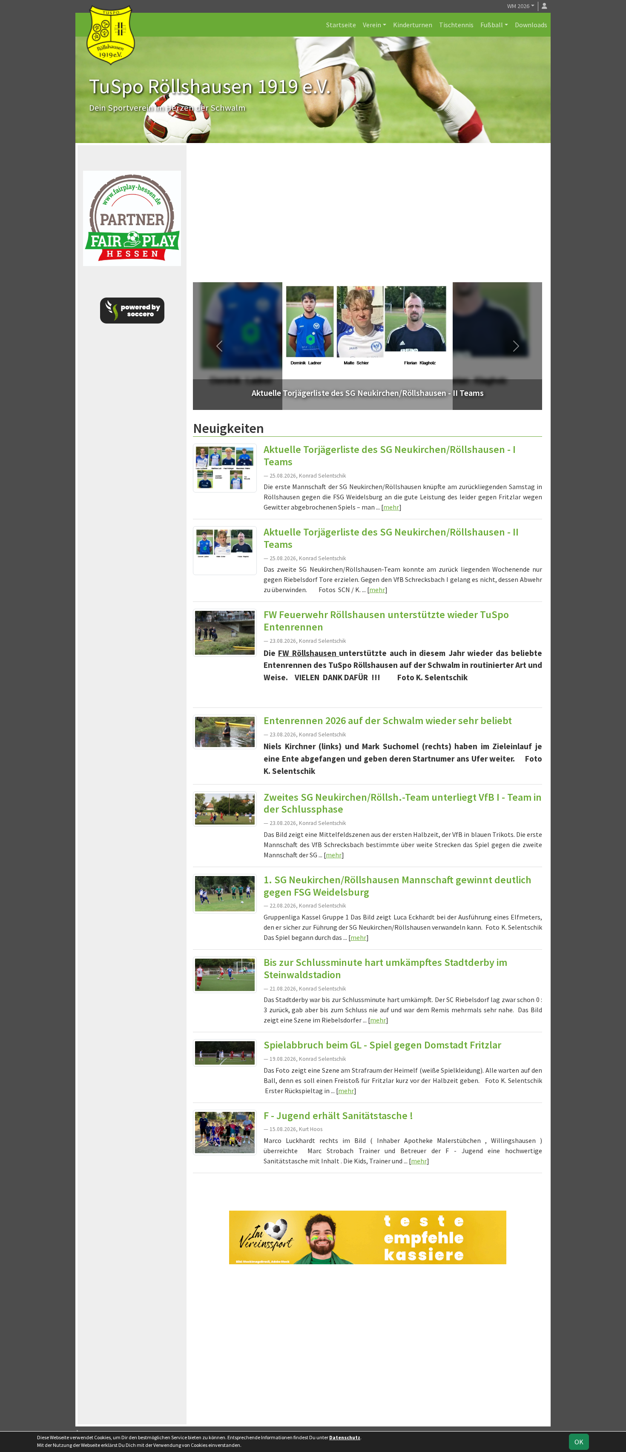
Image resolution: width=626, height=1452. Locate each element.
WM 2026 (518, 6)
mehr (391, 507)
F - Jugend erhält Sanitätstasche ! (338, 1115)
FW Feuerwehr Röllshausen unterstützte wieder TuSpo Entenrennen (386, 620)
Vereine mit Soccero (368, 1186)
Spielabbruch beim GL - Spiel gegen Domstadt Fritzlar (382, 1044)
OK (578, 1442)
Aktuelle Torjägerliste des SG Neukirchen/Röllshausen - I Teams (390, 455)
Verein (372, 24)
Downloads (531, 24)
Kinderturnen (412, 24)
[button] (219, 346)
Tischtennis (456, 24)
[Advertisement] (367, 218)
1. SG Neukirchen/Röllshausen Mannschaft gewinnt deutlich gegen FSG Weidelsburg (397, 886)
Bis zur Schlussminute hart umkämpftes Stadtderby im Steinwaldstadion (385, 968)
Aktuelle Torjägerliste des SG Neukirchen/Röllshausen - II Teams (391, 538)
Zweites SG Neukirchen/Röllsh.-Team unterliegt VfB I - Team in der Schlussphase (403, 803)
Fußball (491, 24)
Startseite (341, 24)
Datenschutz (344, 1437)
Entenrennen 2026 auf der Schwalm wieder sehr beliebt (388, 720)
